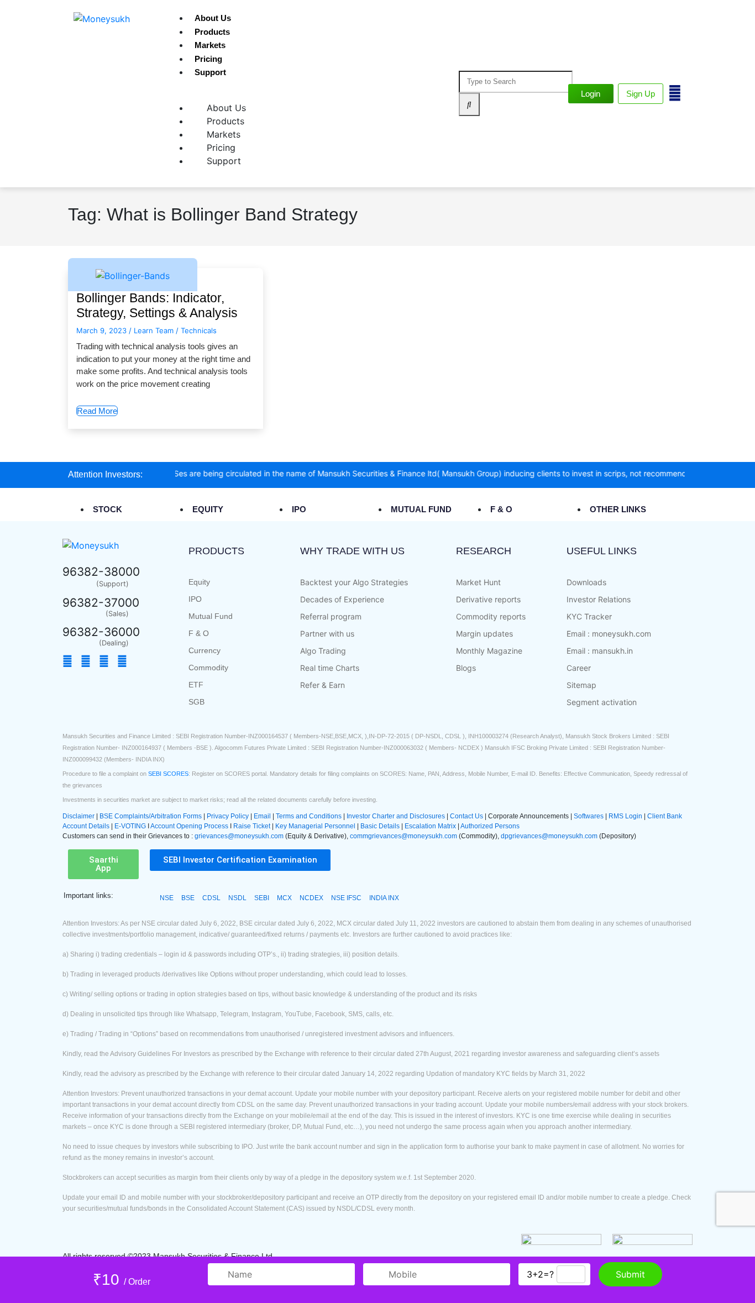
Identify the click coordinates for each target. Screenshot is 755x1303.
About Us (213, 18)
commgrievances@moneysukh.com (403, 836)
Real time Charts (329, 667)
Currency (204, 650)
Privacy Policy (228, 816)
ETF (195, 684)
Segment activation (602, 702)
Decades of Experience (342, 599)
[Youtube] (106, 661)
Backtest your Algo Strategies (354, 582)
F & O (198, 633)
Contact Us (467, 816)
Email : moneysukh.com (609, 633)
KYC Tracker (589, 616)
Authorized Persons (490, 826)
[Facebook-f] (70, 661)
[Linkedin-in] (140, 661)
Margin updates (484, 633)
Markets (210, 45)
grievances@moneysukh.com (239, 836)
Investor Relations (599, 599)
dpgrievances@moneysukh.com (549, 836)
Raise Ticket (251, 826)
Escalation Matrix (430, 826)
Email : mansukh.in (600, 650)
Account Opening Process (190, 826)
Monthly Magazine (489, 650)
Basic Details (380, 826)
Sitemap (581, 685)
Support (210, 72)
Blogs (466, 667)
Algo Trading (323, 650)
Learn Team (154, 330)
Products (212, 31)
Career (579, 667)
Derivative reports (488, 599)
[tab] (140, 509)
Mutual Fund (210, 616)
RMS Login (625, 816)
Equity (199, 581)
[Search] (469, 105)
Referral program (330, 616)
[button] (103, 864)
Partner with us (327, 633)
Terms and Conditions (309, 816)
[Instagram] (125, 661)
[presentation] (115, 508)
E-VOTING (131, 826)
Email (263, 816)
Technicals (199, 330)
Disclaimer (78, 816)
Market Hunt (478, 582)
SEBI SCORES (168, 773)
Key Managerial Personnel (315, 826)
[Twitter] (88, 661)
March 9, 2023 (101, 330)
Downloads (586, 582)
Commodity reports (491, 616)
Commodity (208, 667)
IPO (195, 599)
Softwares (589, 816)
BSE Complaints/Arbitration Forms (150, 816)
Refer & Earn (322, 685)
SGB (196, 701)
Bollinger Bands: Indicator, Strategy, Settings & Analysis (157, 306)
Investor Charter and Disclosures (397, 816)
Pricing (208, 59)
